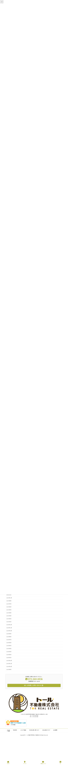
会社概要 (55, 730)
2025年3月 (8, 615)
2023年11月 (9, 663)
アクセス (24, 763)
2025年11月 (9, 598)
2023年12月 (9, 660)
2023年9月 (8, 669)
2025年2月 (8, 618)
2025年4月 (8, 612)
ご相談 (8, 731)
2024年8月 (8, 636)
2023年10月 (9, 666)
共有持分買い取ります (34, 730)
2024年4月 (8, 648)
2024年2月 (8, 654)
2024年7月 (8, 639)
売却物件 (15, 730)
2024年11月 (9, 627)
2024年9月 (8, 633)
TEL (60, 763)
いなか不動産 (23, 730)
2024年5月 (8, 645)
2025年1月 (8, 621)
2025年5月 (8, 609)
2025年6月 (8, 606)
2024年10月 (9, 630)
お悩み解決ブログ (46, 730)
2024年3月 (8, 651)
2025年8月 (8, 601)
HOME (8, 730)
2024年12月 (9, 624)
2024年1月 (8, 657)
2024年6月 (8, 642)
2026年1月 (8, 595)
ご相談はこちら (43, 763)
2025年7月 (8, 604)
